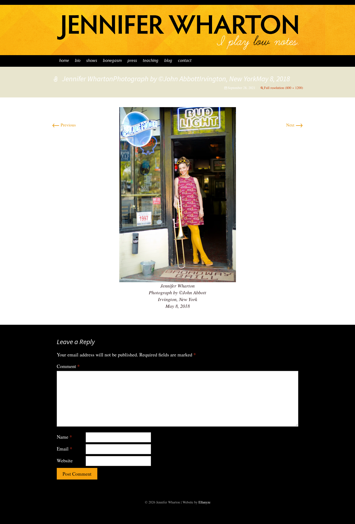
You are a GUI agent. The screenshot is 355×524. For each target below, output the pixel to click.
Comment (68, 366)
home (64, 61)
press (132, 61)
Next (294, 125)
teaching (150, 61)
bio (77, 61)
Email (64, 448)
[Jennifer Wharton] (177, 28)
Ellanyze (204, 502)
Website (65, 460)
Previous (64, 125)
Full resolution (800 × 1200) (283, 87)
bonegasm (112, 61)
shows (91, 61)
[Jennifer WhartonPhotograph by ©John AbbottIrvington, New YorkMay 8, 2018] (177, 194)
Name (64, 437)
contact (185, 61)
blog (168, 61)
